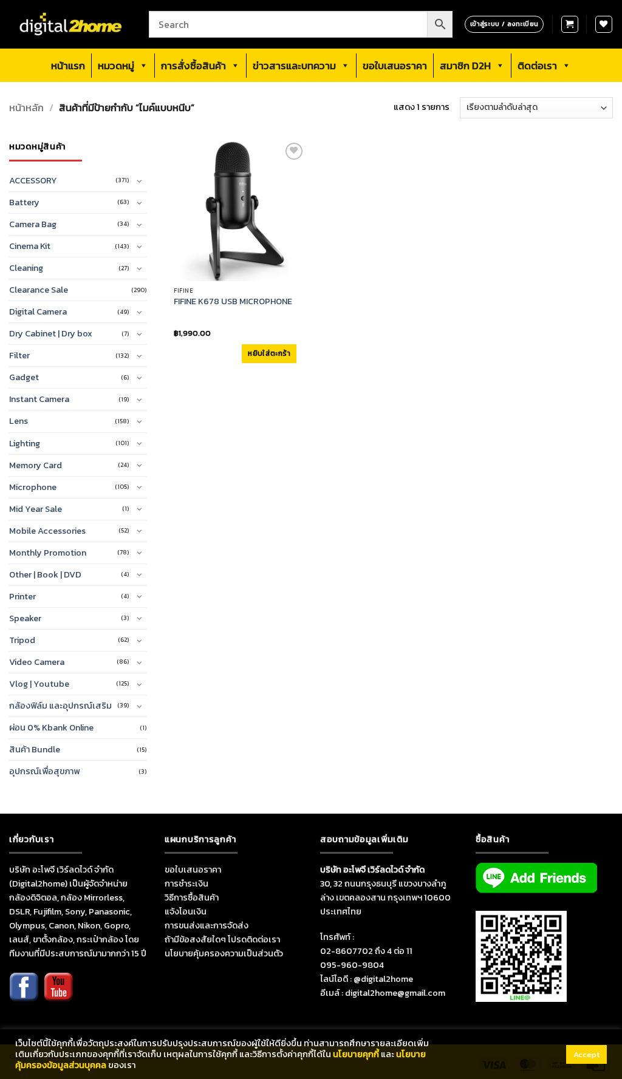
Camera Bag (32, 224)
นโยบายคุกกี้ (356, 1054)
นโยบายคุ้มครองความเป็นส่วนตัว (224, 953)
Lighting (24, 443)
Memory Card (35, 465)
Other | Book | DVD (45, 574)
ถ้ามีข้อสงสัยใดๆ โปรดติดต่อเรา (222, 939)
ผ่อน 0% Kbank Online (51, 727)
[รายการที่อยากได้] (603, 24)
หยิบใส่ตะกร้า (269, 353)
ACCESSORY (33, 180)
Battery (24, 202)
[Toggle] (139, 180)
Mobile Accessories (47, 530)
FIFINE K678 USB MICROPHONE (233, 301)
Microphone (32, 487)
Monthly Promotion (47, 552)
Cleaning (26, 267)
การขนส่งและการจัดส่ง (206, 925)
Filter (19, 355)
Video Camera (36, 662)
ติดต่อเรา (537, 65)
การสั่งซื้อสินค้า (193, 65)
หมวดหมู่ (116, 65)
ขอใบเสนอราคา (395, 65)
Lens (18, 420)
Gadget (24, 377)
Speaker (25, 618)
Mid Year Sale (35, 509)
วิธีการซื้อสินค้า (192, 897)
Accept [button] (586, 1054)
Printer (22, 596)
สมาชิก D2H (465, 65)
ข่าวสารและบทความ (294, 65)
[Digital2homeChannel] (58, 995)
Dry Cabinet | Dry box (50, 333)
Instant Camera (39, 399)
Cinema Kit (29, 246)
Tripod (22, 640)
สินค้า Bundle (34, 749)
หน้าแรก (68, 65)
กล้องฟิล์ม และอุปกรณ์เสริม (60, 705)
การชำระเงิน (186, 883)
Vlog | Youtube (39, 683)
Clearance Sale (38, 289)
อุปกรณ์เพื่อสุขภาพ (44, 771)
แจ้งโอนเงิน (186, 911)
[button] (569, 24)
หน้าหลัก (26, 107)
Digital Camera (38, 311)
